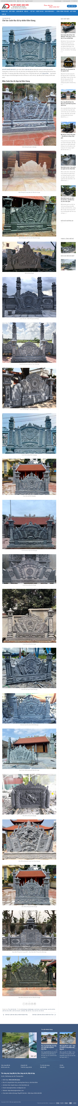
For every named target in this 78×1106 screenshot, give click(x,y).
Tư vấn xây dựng (44, 1065)
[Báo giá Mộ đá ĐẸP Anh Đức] (68, 264)
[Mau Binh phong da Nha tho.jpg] (29, 885)
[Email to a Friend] (29, 1004)
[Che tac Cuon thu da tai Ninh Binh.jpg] (29, 708)
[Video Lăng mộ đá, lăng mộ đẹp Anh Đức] (68, 247)
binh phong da (24, 1009)
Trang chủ (4, 11)
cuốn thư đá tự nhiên (7, 1010)
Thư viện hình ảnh (6, 18)
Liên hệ (4, 14)
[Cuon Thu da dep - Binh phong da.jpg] (29, 388)
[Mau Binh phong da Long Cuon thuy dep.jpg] (29, 839)
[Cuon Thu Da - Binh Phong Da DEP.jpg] (29, 297)
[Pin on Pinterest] (32, 1004)
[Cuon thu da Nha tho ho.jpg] (29, 569)
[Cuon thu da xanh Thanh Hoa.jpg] (29, 667)
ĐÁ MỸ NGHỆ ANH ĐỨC (9, 69)
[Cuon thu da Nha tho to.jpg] (29, 615)
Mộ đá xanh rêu (5, 1067)
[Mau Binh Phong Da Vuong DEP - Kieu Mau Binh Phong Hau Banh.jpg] (29, 930)
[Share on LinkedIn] (35, 1004)
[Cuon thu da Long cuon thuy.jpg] (29, 524)
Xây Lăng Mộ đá (5, 1065)
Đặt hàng (73, 11)
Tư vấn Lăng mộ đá (66, 1)
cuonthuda (23, 1010)
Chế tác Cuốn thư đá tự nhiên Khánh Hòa (16, 1014)
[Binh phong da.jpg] (29, 256)
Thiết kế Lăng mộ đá (26, 1067)
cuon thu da (36, 1009)
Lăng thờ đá (24, 1065)
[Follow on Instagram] (73, 1)
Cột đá (32, 11)
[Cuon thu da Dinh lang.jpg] (29, 476)
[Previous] (5, 1045)
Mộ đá (26, 11)
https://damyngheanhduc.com (16, 1090)
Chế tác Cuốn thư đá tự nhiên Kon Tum (43, 1014)
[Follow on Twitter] (74, 1)
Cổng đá (62, 1067)
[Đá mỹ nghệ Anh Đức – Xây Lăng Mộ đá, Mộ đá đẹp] (31, 6)
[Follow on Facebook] (71, 1)
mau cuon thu (35, 1010)
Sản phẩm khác (49, 11)
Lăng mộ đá (19, 11)
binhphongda (31, 1009)
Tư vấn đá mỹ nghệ (57, 1)
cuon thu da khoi (51, 1009)
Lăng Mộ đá (13, 1073)
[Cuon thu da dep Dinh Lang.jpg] (29, 433)
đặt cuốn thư (28, 1010)
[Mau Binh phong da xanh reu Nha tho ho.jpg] (29, 976)
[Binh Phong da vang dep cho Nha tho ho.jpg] (29, 170)
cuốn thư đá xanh (16, 1010)
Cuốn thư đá (39, 11)
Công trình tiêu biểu (63, 11)
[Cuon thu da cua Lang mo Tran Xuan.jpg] (29, 342)
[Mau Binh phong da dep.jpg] (29, 794)
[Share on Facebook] (24, 1004)
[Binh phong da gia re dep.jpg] (29, 114)
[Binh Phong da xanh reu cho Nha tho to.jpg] (29, 216)
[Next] (34, 1045)
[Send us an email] (76, 1)
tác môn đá (41, 1010)
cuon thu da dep (43, 1009)
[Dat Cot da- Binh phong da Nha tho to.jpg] (29, 748)
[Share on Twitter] (26, 1004)
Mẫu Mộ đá (43, 1067)
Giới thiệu (12, 11)
